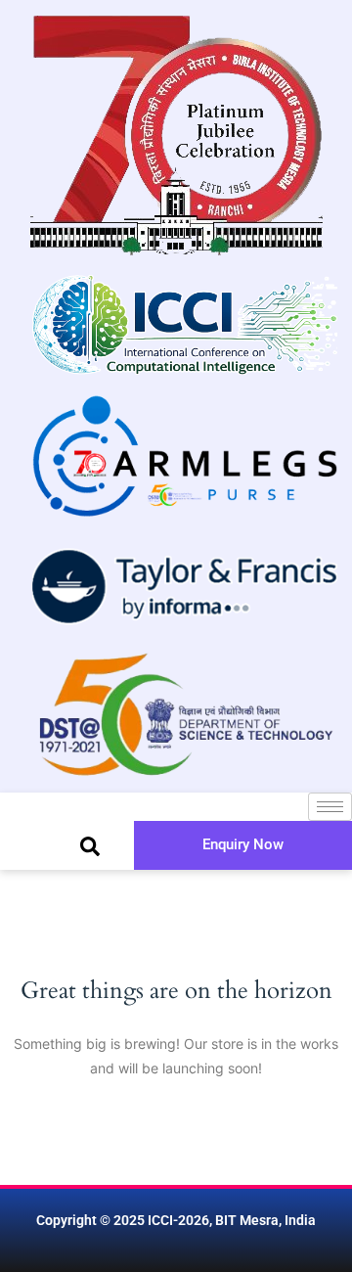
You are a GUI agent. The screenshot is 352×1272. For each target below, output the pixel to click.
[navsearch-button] (90, 845)
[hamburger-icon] (330, 807)
